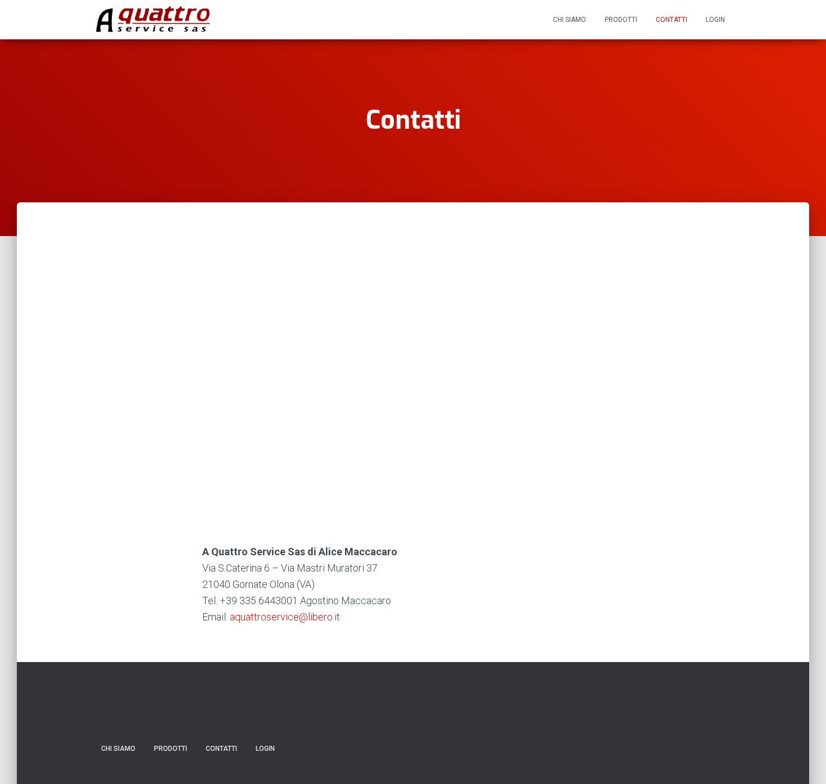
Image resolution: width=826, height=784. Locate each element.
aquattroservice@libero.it (285, 617)
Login (715, 20)
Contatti (671, 20)
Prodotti (621, 20)
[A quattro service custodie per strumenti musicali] (154, 20)
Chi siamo (569, 20)
